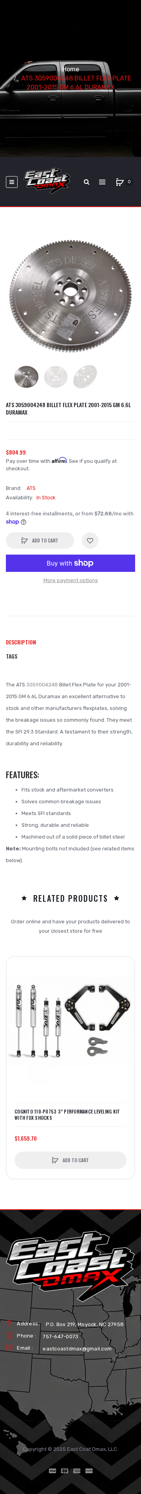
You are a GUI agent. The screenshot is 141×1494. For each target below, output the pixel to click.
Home (70, 69)
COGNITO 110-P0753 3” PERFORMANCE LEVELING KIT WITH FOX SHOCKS (67, 1114)
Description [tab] (21, 642)
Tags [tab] (11, 656)
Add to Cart (44, 540)
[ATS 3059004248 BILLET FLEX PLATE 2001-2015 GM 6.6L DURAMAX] (26, 376)
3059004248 (42, 685)
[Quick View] (16, 997)
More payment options (70, 580)
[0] (120, 182)
